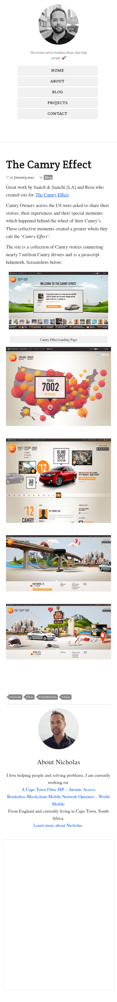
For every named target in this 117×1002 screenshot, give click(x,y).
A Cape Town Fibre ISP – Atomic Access (58, 789)
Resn (30, 696)
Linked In (72, 129)
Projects (57, 102)
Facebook (43, 129)
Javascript (16, 696)
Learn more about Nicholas (58, 825)
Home (57, 70)
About (57, 81)
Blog (57, 91)
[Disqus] (58, 915)
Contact (57, 113)
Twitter (62, 129)
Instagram (53, 129)
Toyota (67, 696)
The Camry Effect (49, 164)
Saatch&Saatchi (48, 696)
